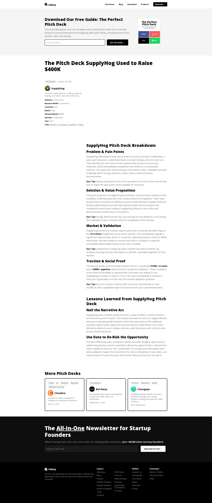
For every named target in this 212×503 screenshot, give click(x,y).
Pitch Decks (50, 81)
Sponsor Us (137, 472)
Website (53, 124)
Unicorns (118, 475)
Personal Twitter (157, 475)
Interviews (110, 4)
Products (145, 4)
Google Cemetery (104, 485)
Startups (118, 482)
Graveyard (132, 4)
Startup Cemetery (104, 482)
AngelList (73, 124)
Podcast (100, 479)
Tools (99, 492)
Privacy (135, 489)
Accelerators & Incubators (119, 486)
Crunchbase (63, 124)
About (134, 482)
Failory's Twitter (156, 472)
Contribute (136, 479)
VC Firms (118, 491)
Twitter (81, 124)
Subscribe (136, 485)
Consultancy (137, 475)
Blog (121, 4)
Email (152, 479)
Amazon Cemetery (104, 489)
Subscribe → (160, 4)
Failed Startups (120, 479)
